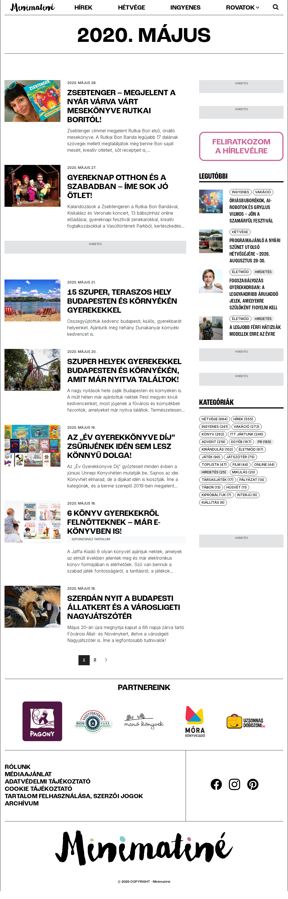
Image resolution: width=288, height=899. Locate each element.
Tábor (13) (211, 487)
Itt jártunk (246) (246, 434)
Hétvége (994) (215, 419)
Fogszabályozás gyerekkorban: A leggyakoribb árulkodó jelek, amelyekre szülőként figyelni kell (254, 294)
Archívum (22, 804)
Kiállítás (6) (213, 502)
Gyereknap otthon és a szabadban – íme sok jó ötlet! (117, 187)
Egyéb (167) (241, 442)
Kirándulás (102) (217, 449)
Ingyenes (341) (215, 426)
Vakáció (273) (246, 426)
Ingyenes (185, 8)
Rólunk (18, 767)
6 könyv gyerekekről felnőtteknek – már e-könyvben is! (113, 523)
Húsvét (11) (236, 487)
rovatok (240, 8)
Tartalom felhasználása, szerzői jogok (74, 797)
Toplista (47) (214, 464)
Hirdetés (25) (214, 472)
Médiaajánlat (28, 775)
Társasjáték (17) (217, 480)
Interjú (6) (247, 495)
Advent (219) (213, 442)
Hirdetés (263, 272)
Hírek (84, 8)
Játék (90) (211, 457)
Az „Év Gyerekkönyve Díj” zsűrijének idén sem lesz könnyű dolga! (121, 447)
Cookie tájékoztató (38, 789)
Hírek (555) (243, 419)
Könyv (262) (213, 434)
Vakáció (263, 192)
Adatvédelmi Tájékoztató (48, 782)
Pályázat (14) (251, 480)
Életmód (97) (251, 449)
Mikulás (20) (243, 472)
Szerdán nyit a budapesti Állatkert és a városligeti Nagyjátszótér (123, 608)
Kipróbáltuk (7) (216, 495)
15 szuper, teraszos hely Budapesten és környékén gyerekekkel (122, 302)
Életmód (240, 272)
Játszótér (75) (240, 457)
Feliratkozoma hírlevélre (241, 147)
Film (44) (240, 464)
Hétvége (131, 8)
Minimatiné (161, 882)
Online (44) (264, 464)
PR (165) (264, 442)
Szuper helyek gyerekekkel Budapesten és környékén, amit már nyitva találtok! (124, 371)
